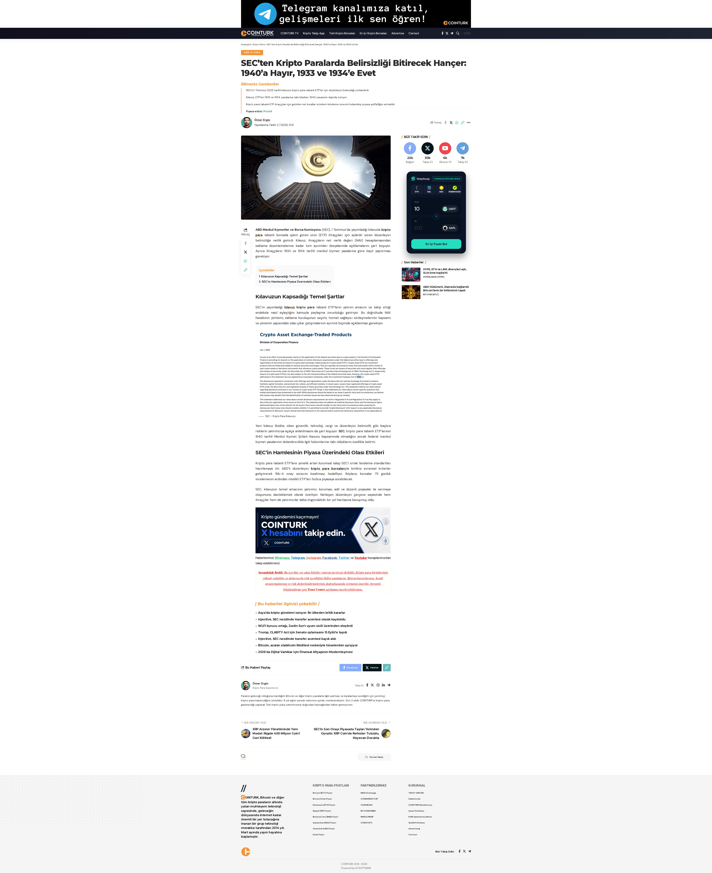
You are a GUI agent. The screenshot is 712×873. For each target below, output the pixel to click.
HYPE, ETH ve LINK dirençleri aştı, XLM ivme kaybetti (445, 271)
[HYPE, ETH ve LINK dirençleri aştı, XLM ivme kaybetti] (411, 274)
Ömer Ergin (262, 120)
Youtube (361, 558)
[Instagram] (378, 685)
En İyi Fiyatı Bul (436, 244)
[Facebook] (442, 33)
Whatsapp (282, 558)
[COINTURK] (258, 33)
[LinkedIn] (383, 685)
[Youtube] (445, 153)
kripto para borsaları (328, 469)
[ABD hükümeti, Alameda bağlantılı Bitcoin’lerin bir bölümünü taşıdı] (411, 292)
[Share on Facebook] (445, 123)
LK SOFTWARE (363, 868)
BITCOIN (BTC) (431, 294)
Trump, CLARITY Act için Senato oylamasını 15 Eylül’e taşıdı (302, 632)
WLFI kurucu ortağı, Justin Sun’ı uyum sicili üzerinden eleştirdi (305, 626)
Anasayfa (246, 44)
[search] (458, 33)
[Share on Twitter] (451, 123)
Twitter (344, 558)
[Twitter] (446, 33)
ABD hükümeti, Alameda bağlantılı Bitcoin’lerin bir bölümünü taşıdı (446, 288)
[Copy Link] (462, 123)
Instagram (313, 558)
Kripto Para (259, 44)
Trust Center (316, 589)
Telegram (298, 558)
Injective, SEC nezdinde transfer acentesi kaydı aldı (297, 639)
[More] (468, 123)
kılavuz (289, 307)
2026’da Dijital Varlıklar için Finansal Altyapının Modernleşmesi (305, 652)
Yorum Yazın (376, 757)
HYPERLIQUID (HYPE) (433, 277)
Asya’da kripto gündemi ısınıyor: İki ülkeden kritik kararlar (301, 612)
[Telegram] (451, 33)
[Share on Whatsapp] (456, 123)
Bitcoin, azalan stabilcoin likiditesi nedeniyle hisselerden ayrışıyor (308, 645)
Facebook (329, 558)
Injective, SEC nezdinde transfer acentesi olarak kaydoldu (302, 619)
